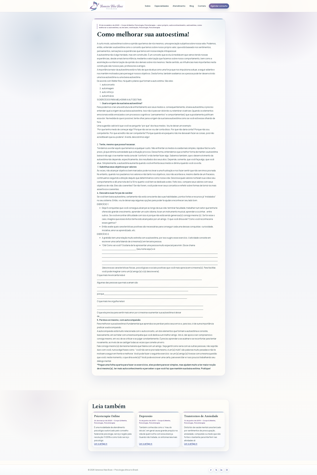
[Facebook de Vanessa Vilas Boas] (211, 470)
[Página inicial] (106, 6)
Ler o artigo (100, 443)
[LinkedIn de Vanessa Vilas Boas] (221, 470)
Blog (192, 6)
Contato (202, 6)
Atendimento (179, 6)
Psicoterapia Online (107, 416)
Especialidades (162, 6)
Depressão (145, 416)
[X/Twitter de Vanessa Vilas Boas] (216, 470)
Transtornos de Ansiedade (201, 416)
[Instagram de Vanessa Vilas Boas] (227, 470)
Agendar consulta (219, 6)
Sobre (147, 6)
